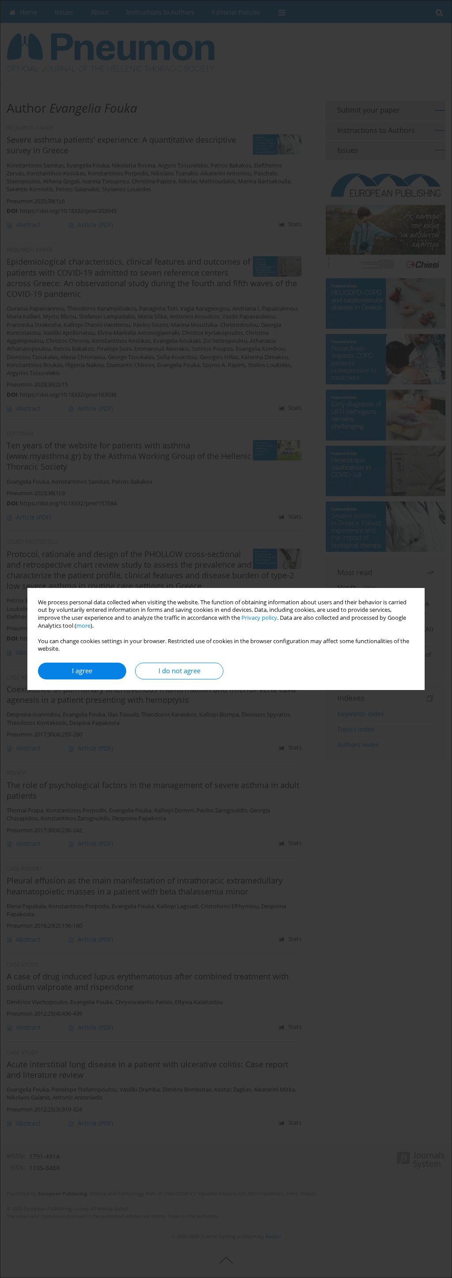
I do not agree (179, 670)
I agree (82, 670)
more (83, 626)
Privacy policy (259, 618)
